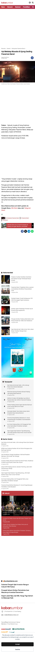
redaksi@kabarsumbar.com (11, 615)
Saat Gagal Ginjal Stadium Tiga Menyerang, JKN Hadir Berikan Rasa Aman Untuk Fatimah (19, 431)
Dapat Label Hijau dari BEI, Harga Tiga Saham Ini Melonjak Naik (17, 597)
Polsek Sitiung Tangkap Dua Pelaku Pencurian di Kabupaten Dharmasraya (15, 525)
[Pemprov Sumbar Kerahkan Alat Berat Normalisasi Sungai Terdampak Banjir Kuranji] (5, 279)
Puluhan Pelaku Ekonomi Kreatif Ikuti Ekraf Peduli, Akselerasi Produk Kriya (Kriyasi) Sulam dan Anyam (17, 461)
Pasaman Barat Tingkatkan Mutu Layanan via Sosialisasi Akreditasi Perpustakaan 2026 (22, 289)
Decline (17, 649)
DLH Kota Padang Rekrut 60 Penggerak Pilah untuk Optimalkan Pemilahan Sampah (19, 425)
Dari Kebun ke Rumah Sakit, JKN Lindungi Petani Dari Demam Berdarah (18, 386)
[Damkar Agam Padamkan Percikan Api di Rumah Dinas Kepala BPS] (5, 310)
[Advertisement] (17, 28)
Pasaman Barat (25, 218)
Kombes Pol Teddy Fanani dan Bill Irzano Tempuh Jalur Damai (17, 519)
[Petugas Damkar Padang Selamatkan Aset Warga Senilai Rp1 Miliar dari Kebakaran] (5, 320)
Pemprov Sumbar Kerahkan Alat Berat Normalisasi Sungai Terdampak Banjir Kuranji (21, 278)
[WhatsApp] (32, 231)
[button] (30, 3)
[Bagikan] (32, 57)
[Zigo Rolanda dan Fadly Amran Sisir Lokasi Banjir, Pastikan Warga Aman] (5, 331)
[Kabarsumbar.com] (7, 2)
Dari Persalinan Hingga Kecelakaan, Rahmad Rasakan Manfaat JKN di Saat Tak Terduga (15, 455)
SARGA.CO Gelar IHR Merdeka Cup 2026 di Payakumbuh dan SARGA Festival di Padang (19, 399)
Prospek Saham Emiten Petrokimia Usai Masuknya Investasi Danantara (15, 591)
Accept (17, 644)
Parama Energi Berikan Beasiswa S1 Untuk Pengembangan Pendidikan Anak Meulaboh (18, 418)
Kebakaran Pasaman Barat (13, 218)
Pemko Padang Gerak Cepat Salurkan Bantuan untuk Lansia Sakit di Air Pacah (19, 405)
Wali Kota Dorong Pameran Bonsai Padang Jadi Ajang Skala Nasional (18, 392)
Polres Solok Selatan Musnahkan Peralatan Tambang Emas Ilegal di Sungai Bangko (17, 531)
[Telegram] (28, 231)
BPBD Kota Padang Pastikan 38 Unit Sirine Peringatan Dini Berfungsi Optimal (16, 449)
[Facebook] (22, 231)
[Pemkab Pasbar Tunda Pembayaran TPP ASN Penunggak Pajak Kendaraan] (5, 300)
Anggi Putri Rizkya (5, 57)
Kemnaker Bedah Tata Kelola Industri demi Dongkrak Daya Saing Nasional (18, 412)
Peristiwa (5, 220)
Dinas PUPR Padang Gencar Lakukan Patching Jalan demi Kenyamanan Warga (16, 467)
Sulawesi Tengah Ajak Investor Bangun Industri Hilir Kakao (15, 586)
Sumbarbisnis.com (11, 581)
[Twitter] (25, 231)
